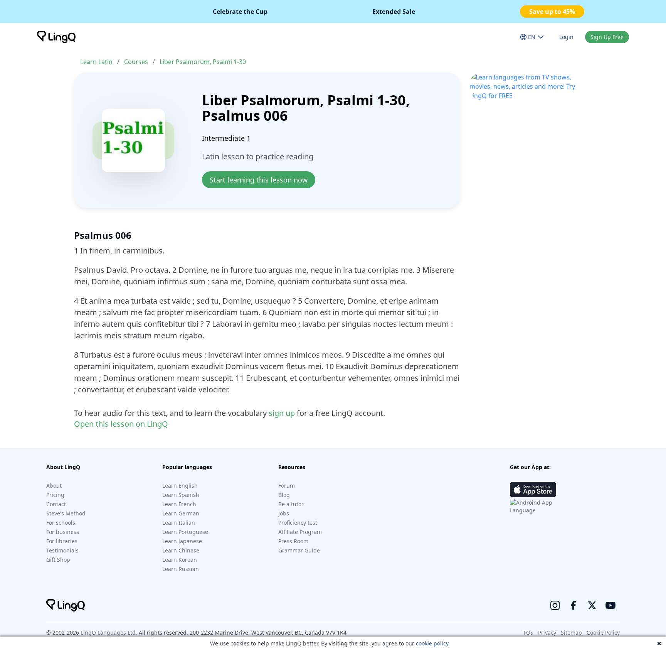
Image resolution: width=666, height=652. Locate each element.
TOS (528, 632)
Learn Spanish (180, 494)
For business (62, 531)
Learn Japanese (182, 541)
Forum (286, 485)
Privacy (547, 632)
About (54, 485)
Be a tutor (291, 504)
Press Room (293, 541)
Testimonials (62, 550)
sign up (282, 413)
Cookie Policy (603, 632)
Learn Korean (179, 559)
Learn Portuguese (185, 531)
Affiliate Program (300, 531)
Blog (284, 494)
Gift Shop (58, 559)
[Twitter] (592, 605)
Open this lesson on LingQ (121, 424)
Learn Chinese (180, 550)
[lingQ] (56, 37)
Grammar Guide (299, 550)
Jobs (283, 513)
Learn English (180, 485)
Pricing (55, 494)
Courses (136, 61)
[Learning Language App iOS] (533, 489)
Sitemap (571, 632)
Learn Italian (178, 522)
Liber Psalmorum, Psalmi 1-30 (203, 61)
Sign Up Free (607, 37)
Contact (56, 504)
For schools (60, 522)
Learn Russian (180, 569)
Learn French (179, 504)
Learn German (180, 513)
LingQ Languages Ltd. (109, 632)
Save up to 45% (552, 11)
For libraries (61, 541)
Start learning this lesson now (259, 179)
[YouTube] (610, 605)
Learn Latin (96, 61)
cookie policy (432, 643)
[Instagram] (555, 605)
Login (566, 37)
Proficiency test (297, 522)
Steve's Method (66, 513)
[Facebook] (573, 605)
